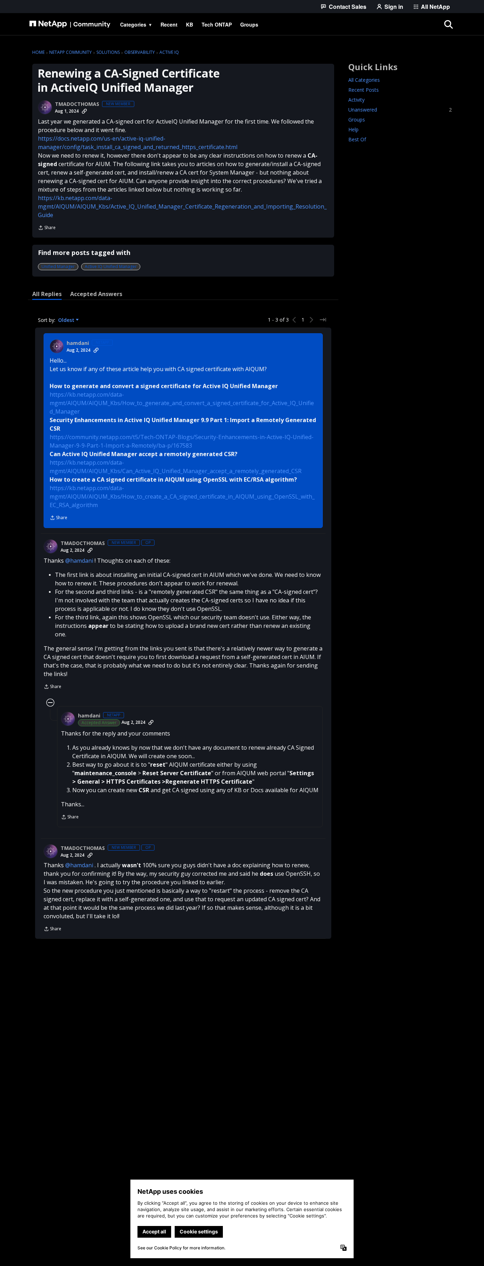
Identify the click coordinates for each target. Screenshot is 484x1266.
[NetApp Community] (70, 24)
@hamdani (79, 560)
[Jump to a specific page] (322, 319)
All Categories (364, 79)
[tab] (47, 294)
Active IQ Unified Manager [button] (111, 266)
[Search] (448, 24)
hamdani (78, 343)
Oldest (67, 320)
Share (47, 228)
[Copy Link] (84, 111)
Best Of (357, 139)
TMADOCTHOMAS (77, 104)
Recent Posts (363, 89)
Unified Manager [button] (58, 266)
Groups (356, 119)
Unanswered (400, 109)
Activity (356, 99)
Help (353, 129)
